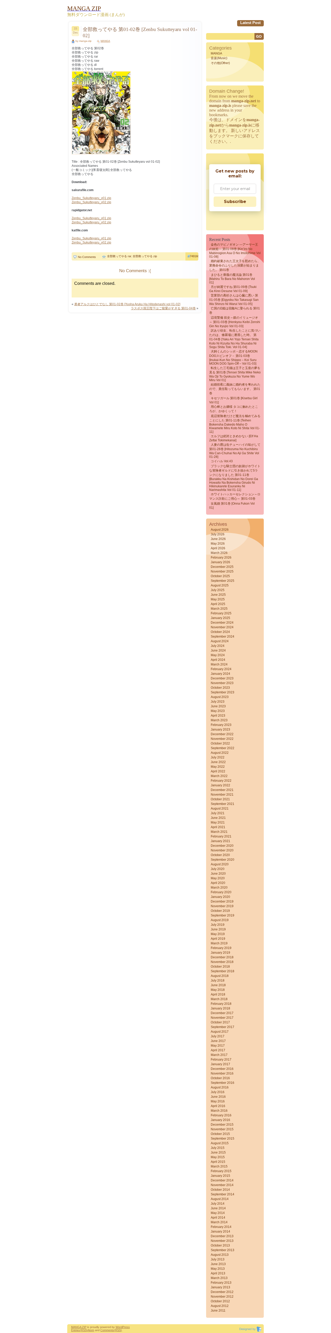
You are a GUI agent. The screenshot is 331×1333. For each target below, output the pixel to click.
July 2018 (217, 980)
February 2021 (221, 836)
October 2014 (220, 1189)
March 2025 (219, 608)
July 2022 (217, 757)
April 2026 (218, 548)
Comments (107, 1330)
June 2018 (218, 985)
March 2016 (219, 1110)
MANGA (105, 41)
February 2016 (221, 1115)
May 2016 (218, 1101)
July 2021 (217, 813)
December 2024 (222, 622)
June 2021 (218, 818)
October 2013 (220, 1245)
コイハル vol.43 (222, 461)
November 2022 (222, 739)
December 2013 (222, 1236)
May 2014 (218, 1213)
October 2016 (220, 1078)
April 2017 (218, 1050)
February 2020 (221, 892)
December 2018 (222, 957)
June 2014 (218, 1208)
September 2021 (222, 804)
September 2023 (222, 692)
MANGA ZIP (78, 1327)
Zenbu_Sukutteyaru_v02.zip (91, 202)
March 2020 (219, 887)
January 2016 (220, 1120)
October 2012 (220, 1301)
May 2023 (218, 711)
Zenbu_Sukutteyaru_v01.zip (91, 198)
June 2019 (218, 929)
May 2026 (218, 543)
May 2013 (218, 1269)
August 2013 (220, 1255)
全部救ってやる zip (145, 256)
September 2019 (222, 915)
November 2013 (222, 1241)
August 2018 (220, 976)
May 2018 (218, 990)
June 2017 (218, 1041)
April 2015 (218, 1162)
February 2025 (221, 613)
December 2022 (222, 734)
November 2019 (222, 906)
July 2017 (217, 1036)
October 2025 (220, 576)
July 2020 (217, 869)
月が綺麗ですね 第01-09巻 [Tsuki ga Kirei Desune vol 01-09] (233, 289)
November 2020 (222, 850)
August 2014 (220, 1199)
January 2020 (220, 897)
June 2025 (218, 595)
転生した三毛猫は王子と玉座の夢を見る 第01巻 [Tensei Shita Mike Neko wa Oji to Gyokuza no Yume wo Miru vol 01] (235, 374)
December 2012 (222, 1292)
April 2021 (218, 827)
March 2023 (219, 720)
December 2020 (222, 846)
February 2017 (221, 1059)
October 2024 (220, 632)
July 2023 (217, 701)
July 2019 (217, 925)
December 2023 (222, 678)
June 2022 (218, 762)
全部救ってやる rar (119, 256)
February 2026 (221, 557)
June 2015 (218, 1152)
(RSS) (84, 1330)
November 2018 (222, 962)
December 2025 (222, 567)
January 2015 (220, 1176)
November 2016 (222, 1073)
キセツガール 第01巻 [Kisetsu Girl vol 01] (233, 400)
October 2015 (220, 1134)
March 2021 (219, 832)
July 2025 (217, 590)
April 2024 (218, 660)
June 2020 (218, 873)
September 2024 (222, 636)
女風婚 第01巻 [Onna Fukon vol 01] (232, 505)
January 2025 (220, 618)
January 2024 (220, 674)
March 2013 (219, 1278)
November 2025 (222, 571)
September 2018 (222, 971)
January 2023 (220, 729)
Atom (91, 1330)
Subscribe (235, 201)
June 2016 (218, 1097)
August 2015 (220, 1143)
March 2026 (219, 553)
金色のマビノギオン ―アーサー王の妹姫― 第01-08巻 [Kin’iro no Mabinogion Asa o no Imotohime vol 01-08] (235, 250)
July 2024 (217, 646)
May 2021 (218, 822)
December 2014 (222, 1180)
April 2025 (218, 604)
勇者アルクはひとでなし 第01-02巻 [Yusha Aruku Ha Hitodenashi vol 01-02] (127, 304)
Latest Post (250, 22)
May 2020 (218, 878)
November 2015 (222, 1129)
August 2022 (220, 753)
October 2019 (220, 911)
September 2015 (222, 1138)
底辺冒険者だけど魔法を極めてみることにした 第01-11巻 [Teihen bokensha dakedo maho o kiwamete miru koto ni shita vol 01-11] (234, 424)
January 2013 (220, 1287)
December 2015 (222, 1124)
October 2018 (220, 966)
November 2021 (222, 794)
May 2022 (218, 767)
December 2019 (222, 901)
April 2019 (218, 938)
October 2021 (220, 799)
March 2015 (219, 1166)
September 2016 (222, 1083)
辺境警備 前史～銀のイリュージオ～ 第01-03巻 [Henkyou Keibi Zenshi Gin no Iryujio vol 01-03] (234, 322)
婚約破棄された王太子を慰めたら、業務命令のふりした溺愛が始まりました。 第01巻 (234, 265)
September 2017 (222, 1027)
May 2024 (218, 655)
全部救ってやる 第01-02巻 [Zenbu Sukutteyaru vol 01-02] (140, 32)
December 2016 (222, 1069)
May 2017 (218, 1045)
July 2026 (217, 534)
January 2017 (220, 1064)
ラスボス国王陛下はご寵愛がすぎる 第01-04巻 (163, 308)
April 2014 (218, 1217)
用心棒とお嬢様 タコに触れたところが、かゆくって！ (233, 409)
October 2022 (220, 743)
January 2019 (220, 952)
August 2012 (220, 1306)
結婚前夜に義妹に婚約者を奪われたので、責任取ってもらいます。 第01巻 (234, 389)
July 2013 (217, 1259)
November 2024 (222, 627)
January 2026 (220, 562)
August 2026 (220, 529)
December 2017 (222, 1013)
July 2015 (217, 1148)
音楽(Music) (219, 58)
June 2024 (218, 650)
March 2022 (219, 776)
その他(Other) (220, 63)
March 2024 (219, 664)
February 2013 (221, 1282)
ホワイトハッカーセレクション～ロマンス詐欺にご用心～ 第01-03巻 (234, 496)
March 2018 (219, 999)
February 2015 (221, 1171)
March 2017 (219, 1055)
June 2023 (218, 706)
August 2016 (220, 1087)
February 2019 (221, 948)
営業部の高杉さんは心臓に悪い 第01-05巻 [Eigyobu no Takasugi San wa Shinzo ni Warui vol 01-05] (234, 300)
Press (126, 1327)
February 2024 (221, 669)
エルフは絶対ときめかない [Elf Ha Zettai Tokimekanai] (233, 438)
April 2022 (218, 771)
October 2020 (220, 855)
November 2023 (222, 683)
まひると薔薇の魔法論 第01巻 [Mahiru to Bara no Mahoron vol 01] (232, 278)
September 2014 (222, 1194)
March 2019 (219, 943)
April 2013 (218, 1273)
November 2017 (222, 1018)
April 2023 (218, 715)
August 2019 (220, 920)
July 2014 (217, 1203)
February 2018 (221, 1004)
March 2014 (219, 1222)
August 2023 (220, 697)
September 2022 (222, 748)
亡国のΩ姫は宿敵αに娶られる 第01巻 (234, 311)
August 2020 (220, 864)
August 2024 (220, 641)
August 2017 (220, 1031)
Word (119, 1327)
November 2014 (222, 1185)
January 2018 (220, 1008)
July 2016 (217, 1092)
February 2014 (221, 1227)
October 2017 (220, 1022)
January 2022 (220, 785)
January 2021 (220, 841)
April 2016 (218, 1106)
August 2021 (220, 808)
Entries (75, 1330)
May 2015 (218, 1157)
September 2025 (222, 581)
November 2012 (222, 1296)
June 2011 (218, 1310)
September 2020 (222, 859)
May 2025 (218, 599)
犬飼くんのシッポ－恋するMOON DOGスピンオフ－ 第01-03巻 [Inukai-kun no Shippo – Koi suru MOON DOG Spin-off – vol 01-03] (233, 357)
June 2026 (218, 539)
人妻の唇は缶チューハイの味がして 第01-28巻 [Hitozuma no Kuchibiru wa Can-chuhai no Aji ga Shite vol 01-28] (234, 451)
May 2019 (218, 934)
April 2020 (218, 883)
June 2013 (218, 1264)
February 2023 (221, 725)
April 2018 (218, 994)
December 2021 (222, 790)
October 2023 (220, 687)
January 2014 (220, 1231)
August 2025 (220, 585)
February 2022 (221, 780)
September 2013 (222, 1250)
